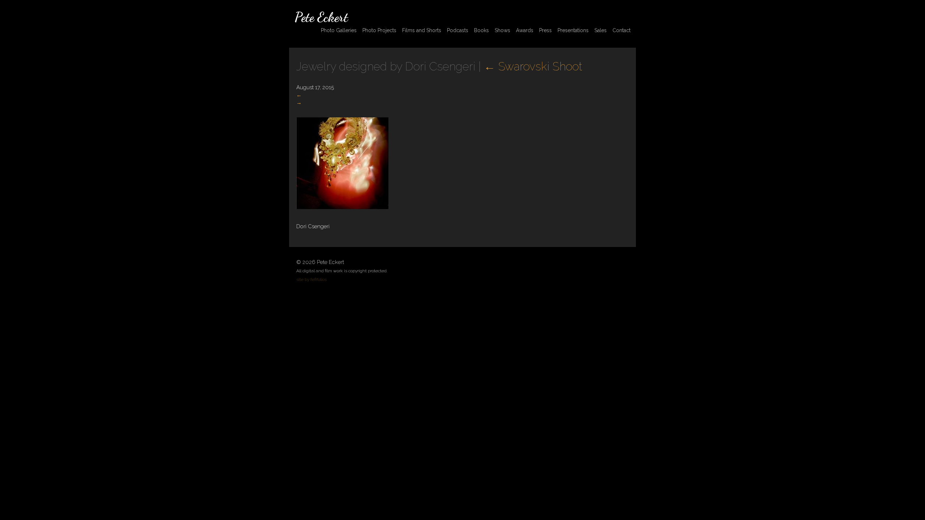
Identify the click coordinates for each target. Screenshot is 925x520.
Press (545, 30)
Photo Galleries (339, 30)
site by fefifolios (311, 279)
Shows (502, 30)
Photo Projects (379, 30)
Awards (524, 30)
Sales (600, 30)
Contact (621, 30)
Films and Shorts (421, 30)
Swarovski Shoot (533, 66)
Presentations (573, 30)
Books (481, 30)
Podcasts (457, 30)
